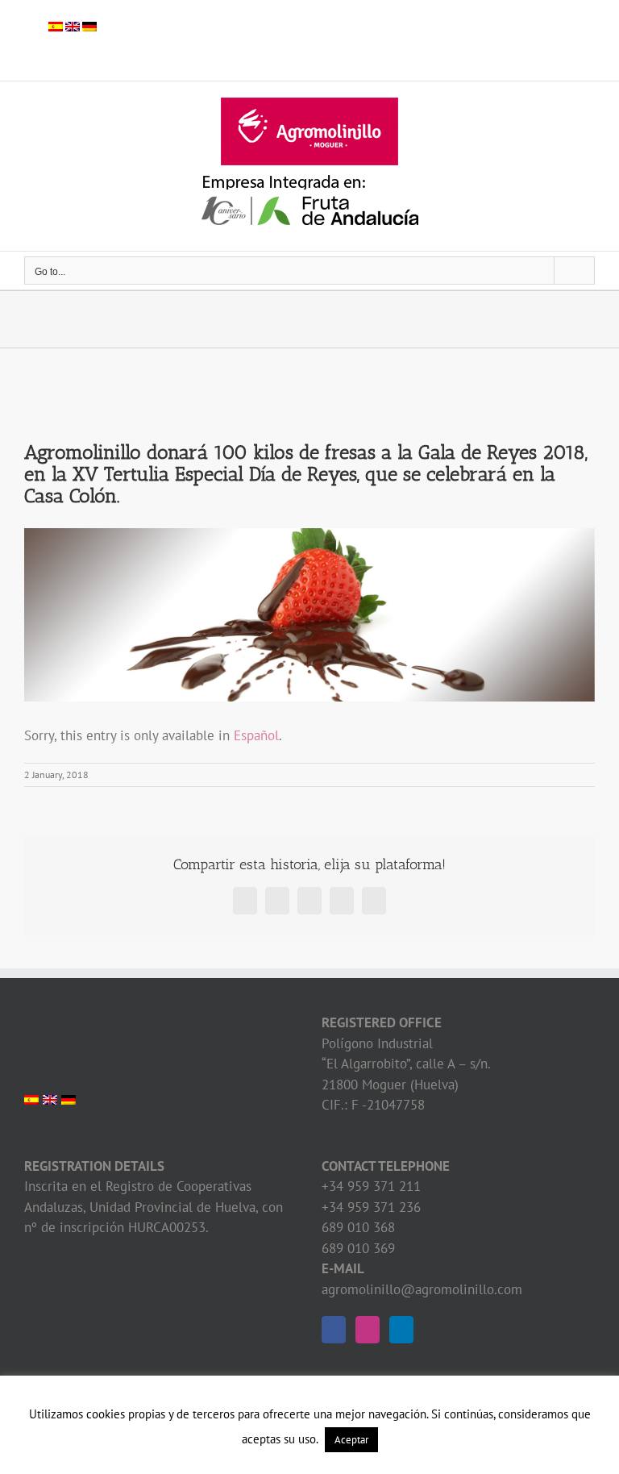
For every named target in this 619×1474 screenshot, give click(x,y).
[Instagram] (367, 1329)
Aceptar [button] (351, 1440)
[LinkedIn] (401, 1329)
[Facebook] (334, 1329)
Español (256, 735)
